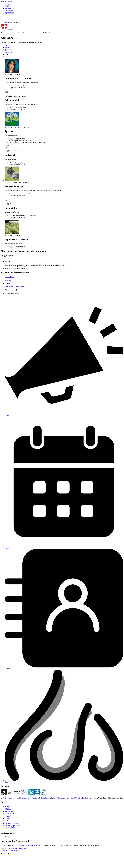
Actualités (8, 5)
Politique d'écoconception (12, 825)
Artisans (7, 47)
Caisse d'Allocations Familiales (78, 798)
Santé (6, 54)
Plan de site (8, 829)
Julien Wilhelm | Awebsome (17, 848)
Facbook (7, 283)
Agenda (7, 6)
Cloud (6, 820)
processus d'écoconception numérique (29, 845)
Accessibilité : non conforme (9, 850)
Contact (7, 818)
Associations (8, 49)
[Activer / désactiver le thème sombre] (1, 17)
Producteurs (8, 53)
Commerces (8, 51)
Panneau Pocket (9, 277)
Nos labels (8, 837)
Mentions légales (10, 827)
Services (7, 56)
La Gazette (8, 280)
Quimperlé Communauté (58, 798)
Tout (6, 46)
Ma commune (9, 10)
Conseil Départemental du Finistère (26, 798)
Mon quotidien (9, 12)
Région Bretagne (8, 798)
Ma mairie (8, 8)
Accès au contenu (6, 1)
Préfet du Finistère (44, 798)
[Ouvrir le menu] (1, 19)
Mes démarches (9, 13)
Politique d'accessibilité (12, 823)
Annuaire (7, 817)
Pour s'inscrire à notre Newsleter (14, 286)
